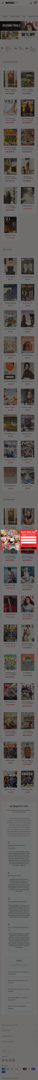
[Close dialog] (36, 530)
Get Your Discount (28, 548)
